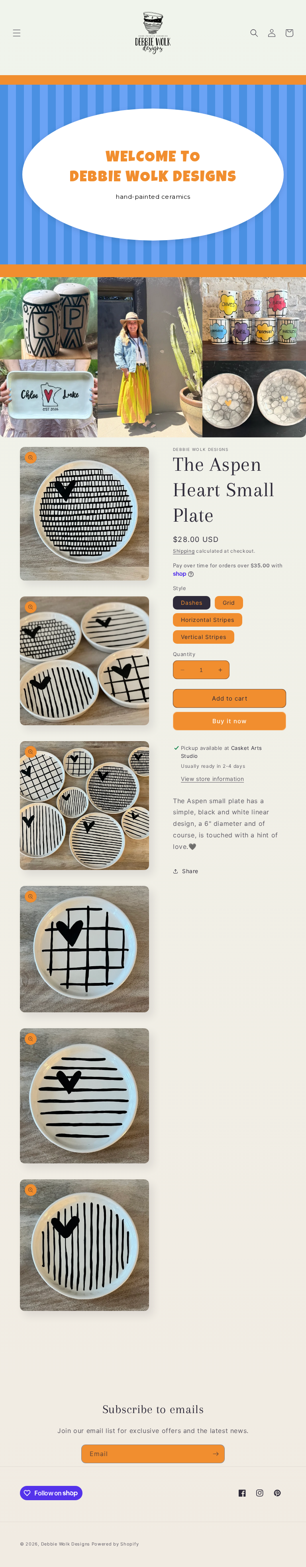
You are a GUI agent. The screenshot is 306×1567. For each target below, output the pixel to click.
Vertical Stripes (203, 636)
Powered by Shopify (115, 1544)
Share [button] (190, 871)
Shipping (184, 551)
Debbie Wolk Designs (65, 1544)
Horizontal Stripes (207, 619)
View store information (212, 778)
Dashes (191, 602)
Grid (229, 602)
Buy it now (229, 721)
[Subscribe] (215, 1454)
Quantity (184, 654)
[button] (17, 33)
